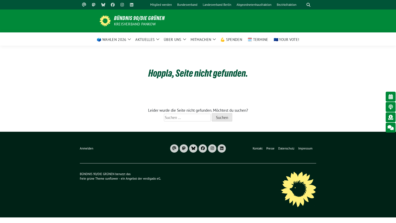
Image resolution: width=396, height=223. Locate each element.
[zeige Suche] (308, 5)
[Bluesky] (103, 5)
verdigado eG (151, 178)
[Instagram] (122, 5)
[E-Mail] (84, 5)
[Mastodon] (94, 5)
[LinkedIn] (131, 5)
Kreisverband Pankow (135, 24)
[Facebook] (112, 5)
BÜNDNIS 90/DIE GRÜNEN (139, 18)
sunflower (111, 178)
